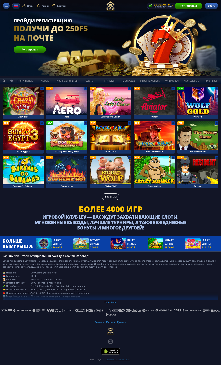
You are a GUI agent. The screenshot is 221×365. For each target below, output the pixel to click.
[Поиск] (4, 81)
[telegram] (110, 341)
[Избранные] (12, 81)
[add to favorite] (42, 88)
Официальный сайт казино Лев (118, 360)
